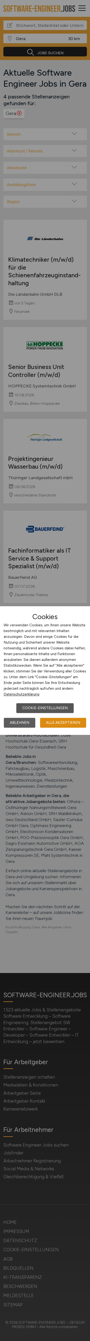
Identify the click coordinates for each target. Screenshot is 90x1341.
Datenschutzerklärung (21, 694)
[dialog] (45, 670)
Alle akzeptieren (63, 722)
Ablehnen (19, 722)
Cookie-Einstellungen (45, 708)
